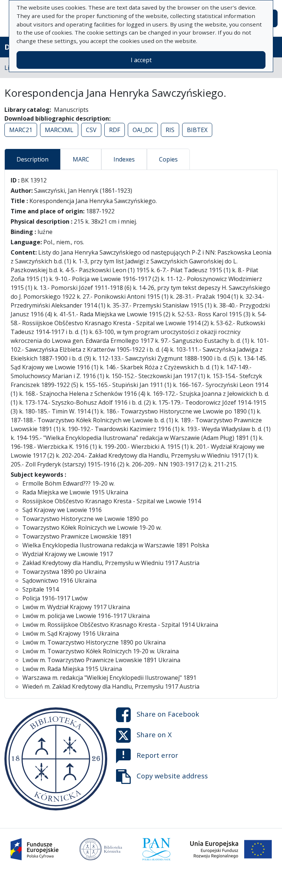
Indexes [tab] (124, 159)
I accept (141, 60)
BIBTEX (197, 130)
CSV (91, 130)
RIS (170, 130)
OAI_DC (143, 130)
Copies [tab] (168, 159)
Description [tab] (32, 159)
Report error (157, 755)
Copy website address (172, 775)
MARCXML (59, 130)
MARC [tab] (81, 159)
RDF (114, 130)
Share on (168, 713)
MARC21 (20, 130)
